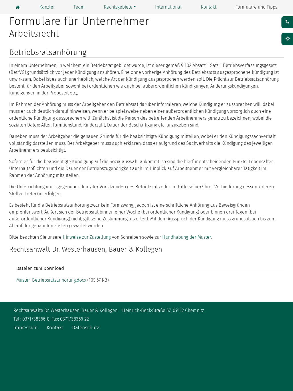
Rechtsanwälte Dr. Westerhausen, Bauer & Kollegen (65, 310)
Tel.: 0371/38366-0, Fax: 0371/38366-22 (51, 319)
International (168, 7)
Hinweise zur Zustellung (87, 237)
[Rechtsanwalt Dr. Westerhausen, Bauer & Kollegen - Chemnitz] (18, 7)
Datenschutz (85, 328)
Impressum (25, 328)
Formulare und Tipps (256, 7)
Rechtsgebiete (118, 7)
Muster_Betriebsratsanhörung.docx (51, 280)
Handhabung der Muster (186, 237)
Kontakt (208, 7)
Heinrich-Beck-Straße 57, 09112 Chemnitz (163, 310)
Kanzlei (46, 7)
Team (79, 7)
